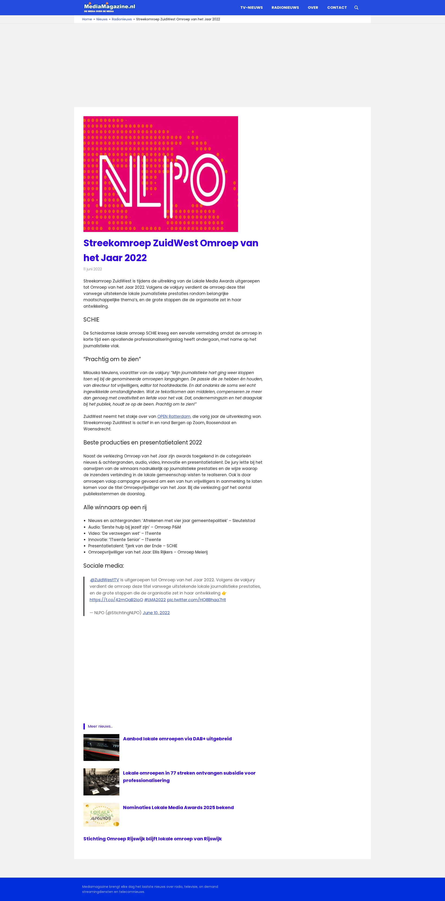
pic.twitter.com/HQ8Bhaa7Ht (196, 600)
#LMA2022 (155, 600)
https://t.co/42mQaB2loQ (116, 600)
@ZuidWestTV (104, 580)
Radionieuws (285, 7)
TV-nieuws (251, 7)
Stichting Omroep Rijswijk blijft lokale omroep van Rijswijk (152, 838)
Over (313, 7)
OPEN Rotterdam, (174, 416)
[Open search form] (356, 7)
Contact (337, 7)
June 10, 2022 (156, 613)
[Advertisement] (222, 65)
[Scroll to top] (438, 894)
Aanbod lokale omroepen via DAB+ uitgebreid (177, 738)
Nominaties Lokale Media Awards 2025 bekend (178, 807)
